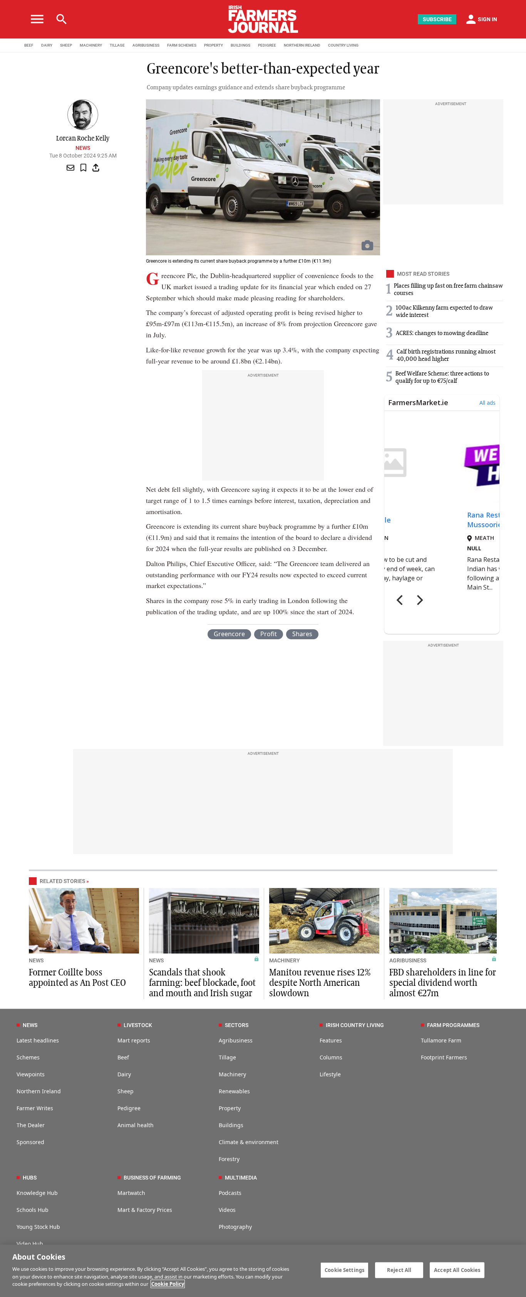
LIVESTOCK (138, 1025)
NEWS (36, 960)
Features (331, 1040)
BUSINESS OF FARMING (152, 1178)
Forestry (229, 1159)
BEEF (29, 45)
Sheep (125, 1091)
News (82, 148)
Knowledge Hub (37, 1192)
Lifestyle (330, 1074)
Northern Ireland (39, 1091)
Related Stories (62, 881)
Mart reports (133, 1040)
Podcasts (230, 1192)
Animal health (135, 1125)
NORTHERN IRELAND (302, 45)
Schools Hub (33, 1209)
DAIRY (46, 45)
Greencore (229, 634)
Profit (268, 634)
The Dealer (31, 1125)
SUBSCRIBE (437, 19)
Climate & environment (248, 1142)
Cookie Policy (167, 1283)
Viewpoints (31, 1074)
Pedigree (129, 1108)
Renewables (234, 1091)
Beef (123, 1057)
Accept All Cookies (457, 1269)
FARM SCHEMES (181, 45)
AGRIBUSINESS (145, 45)
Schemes (28, 1057)
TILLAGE (117, 45)
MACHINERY (91, 45)
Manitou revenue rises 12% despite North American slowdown (319, 983)
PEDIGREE (267, 45)
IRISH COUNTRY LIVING (355, 1025)
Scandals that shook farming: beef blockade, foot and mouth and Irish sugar (202, 983)
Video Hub (30, 1243)
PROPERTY (213, 45)
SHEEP (66, 45)
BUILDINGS (240, 45)
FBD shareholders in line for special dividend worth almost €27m (442, 983)
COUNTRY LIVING (343, 45)
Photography (235, 1226)
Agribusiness (236, 1040)
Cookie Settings (344, 1269)
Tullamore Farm (441, 1040)
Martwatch (131, 1192)
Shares (302, 634)
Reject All (399, 1269)
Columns (331, 1057)
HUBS (30, 1178)
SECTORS (236, 1025)
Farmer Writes (35, 1108)
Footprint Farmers (444, 1057)
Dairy (124, 1074)
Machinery (232, 1074)
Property (230, 1108)
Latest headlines (38, 1040)
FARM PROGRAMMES (453, 1025)
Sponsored (30, 1142)
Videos (227, 1209)
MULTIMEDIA (241, 1178)
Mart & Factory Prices (144, 1209)
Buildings (231, 1125)
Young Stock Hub (38, 1226)
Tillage (227, 1057)
